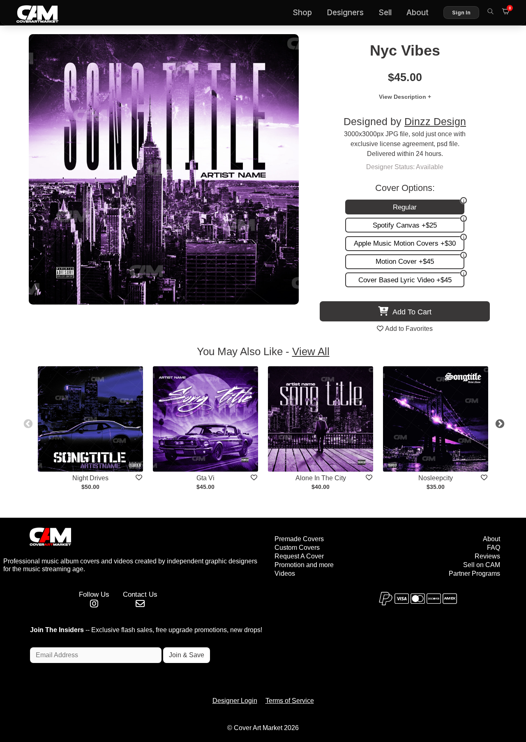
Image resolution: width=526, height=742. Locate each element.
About (417, 12)
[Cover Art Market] (31, 12)
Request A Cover (299, 556)
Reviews (487, 556)
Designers (345, 12)
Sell (385, 12)
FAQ (493, 547)
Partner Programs (474, 573)
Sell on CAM (481, 564)
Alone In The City (320, 478)
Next (499, 423)
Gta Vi (205, 478)
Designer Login (234, 700)
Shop (302, 12)
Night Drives (90, 478)
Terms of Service (289, 700)
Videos (285, 573)
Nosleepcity (435, 478)
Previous (27, 423)
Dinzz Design (435, 121)
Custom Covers (297, 547)
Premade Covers (299, 538)
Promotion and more (304, 564)
